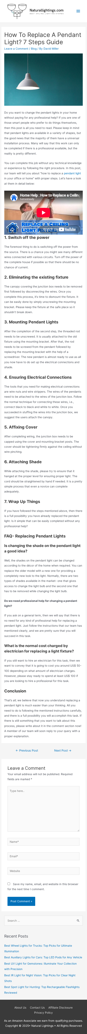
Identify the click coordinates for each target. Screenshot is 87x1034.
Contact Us (37, 1007)
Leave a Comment (16, 48)
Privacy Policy (43, 1012)
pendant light (72, 173)
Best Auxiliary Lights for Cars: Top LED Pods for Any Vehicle (43, 957)
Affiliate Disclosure (60, 1007)
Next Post (62, 750)
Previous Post (27, 750)
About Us (20, 1007)
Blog (34, 48)
